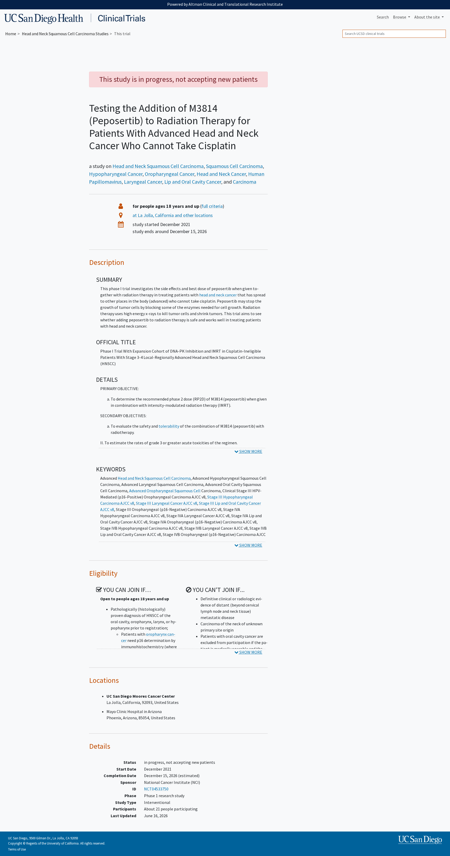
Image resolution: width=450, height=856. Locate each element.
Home (10, 33)
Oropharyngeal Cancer (169, 174)
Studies (65, 33)
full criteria (212, 206)
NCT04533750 (156, 788)
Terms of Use (17, 849)
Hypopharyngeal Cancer (115, 174)
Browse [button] (400, 17)
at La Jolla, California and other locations (173, 215)
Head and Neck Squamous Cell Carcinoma (158, 166)
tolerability (169, 426)
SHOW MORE (250, 451)
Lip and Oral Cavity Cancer (192, 181)
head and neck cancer (218, 294)
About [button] (427, 17)
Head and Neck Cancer (221, 174)
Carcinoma (244, 181)
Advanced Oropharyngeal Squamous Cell (165, 490)
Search (383, 17)
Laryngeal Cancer (143, 181)
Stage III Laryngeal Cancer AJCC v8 (166, 503)
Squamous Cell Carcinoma (234, 166)
